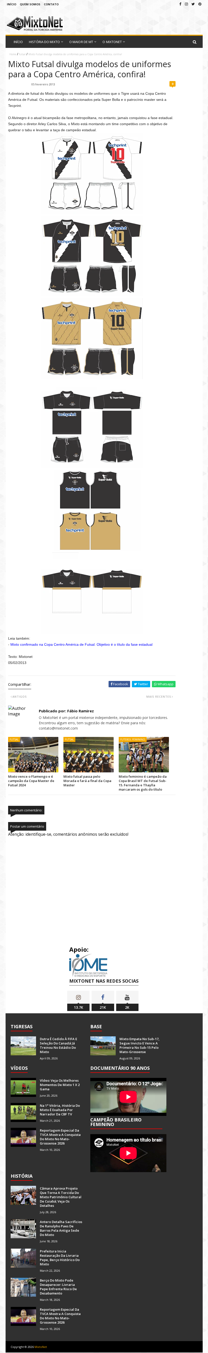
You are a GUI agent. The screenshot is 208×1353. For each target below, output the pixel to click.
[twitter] (193, 4)
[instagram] (186, 4)
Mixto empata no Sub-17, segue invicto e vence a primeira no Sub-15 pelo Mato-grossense (139, 1045)
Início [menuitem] (18, 42)
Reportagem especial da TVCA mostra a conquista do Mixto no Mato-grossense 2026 (60, 1137)
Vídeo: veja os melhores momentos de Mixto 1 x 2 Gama (60, 1084)
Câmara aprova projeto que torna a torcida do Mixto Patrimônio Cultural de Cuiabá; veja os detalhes (60, 1197)
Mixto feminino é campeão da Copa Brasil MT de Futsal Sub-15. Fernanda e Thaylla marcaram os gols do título (143, 783)
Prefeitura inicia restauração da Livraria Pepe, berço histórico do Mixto (60, 1257)
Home (12, 54)
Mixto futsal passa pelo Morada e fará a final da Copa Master (87, 780)
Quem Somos (30, 4)
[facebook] (180, 4)
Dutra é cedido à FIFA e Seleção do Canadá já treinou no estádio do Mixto (58, 1045)
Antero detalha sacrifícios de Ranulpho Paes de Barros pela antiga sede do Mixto (61, 1228)
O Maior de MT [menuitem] (81, 42)
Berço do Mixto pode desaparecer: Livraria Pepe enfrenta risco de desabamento (58, 1286)
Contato (51, 4)
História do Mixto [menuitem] (44, 42)
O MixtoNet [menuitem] (112, 42)
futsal (22, 54)
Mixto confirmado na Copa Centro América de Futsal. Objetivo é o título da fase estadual (81, 644)
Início (11, 4)
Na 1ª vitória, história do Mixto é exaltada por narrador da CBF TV (60, 1109)
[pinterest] (200, 4)
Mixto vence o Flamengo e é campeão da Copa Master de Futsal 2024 (31, 780)
